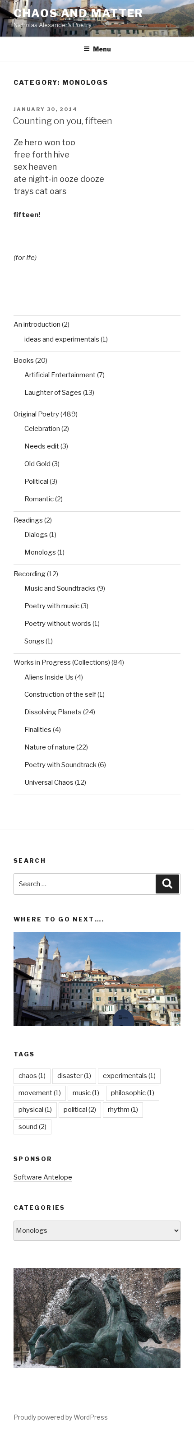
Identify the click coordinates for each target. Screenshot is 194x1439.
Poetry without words (57, 624)
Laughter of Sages (53, 393)
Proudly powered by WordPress (61, 1417)
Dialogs (36, 535)
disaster (74, 1076)
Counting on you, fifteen (62, 121)
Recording (30, 574)
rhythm (123, 1110)
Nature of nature (49, 747)
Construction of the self (60, 694)
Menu (102, 49)
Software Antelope (43, 1177)
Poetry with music (51, 606)
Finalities (37, 730)
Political (36, 481)
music (86, 1093)
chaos (32, 1076)
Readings (28, 520)
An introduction (37, 324)
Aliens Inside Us (49, 677)
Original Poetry (36, 414)
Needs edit (41, 446)
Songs (34, 641)
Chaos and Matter (78, 13)
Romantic (39, 499)
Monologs (40, 552)
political (80, 1110)
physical (35, 1110)
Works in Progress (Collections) (62, 662)
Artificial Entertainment (60, 375)
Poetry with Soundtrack (60, 765)
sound (32, 1127)
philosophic (132, 1093)
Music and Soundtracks (60, 588)
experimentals (129, 1076)
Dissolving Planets (53, 712)
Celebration (42, 429)
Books (24, 360)
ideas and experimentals (61, 339)
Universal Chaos (49, 782)
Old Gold (37, 464)
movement (39, 1093)
